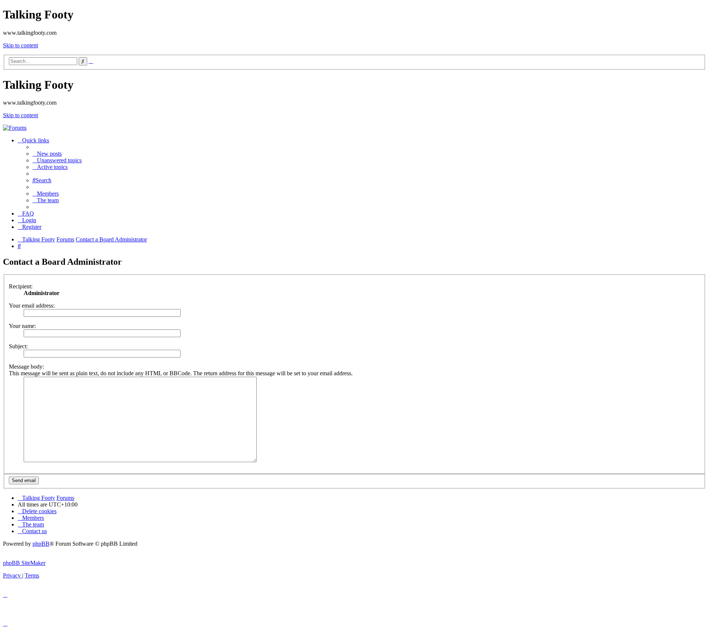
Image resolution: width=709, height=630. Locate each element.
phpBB (40, 544)
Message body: (26, 366)
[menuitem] (47, 153)
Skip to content (20, 45)
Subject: (18, 346)
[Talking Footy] (15, 128)
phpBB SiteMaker (24, 563)
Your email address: (32, 305)
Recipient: (20, 286)
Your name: (22, 326)
